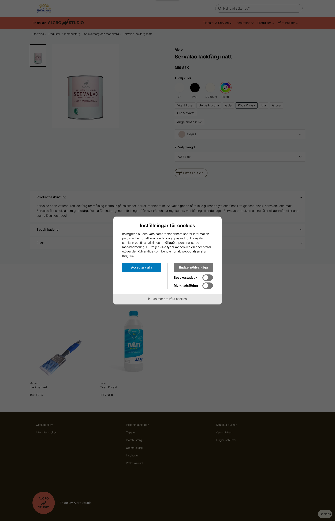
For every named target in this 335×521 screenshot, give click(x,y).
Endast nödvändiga (193, 267)
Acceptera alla (141, 267)
